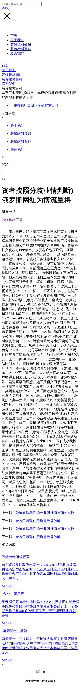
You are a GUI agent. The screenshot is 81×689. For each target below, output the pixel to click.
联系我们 (17, 53)
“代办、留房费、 (14, 594)
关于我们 (17, 40)
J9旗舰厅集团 (24, 105)
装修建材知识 (20, 44)
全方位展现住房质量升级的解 (38, 521)
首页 (13, 35)
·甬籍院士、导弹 (14, 631)
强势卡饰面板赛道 (15, 557)
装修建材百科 (20, 49)
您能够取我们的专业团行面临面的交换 (45, 513)
